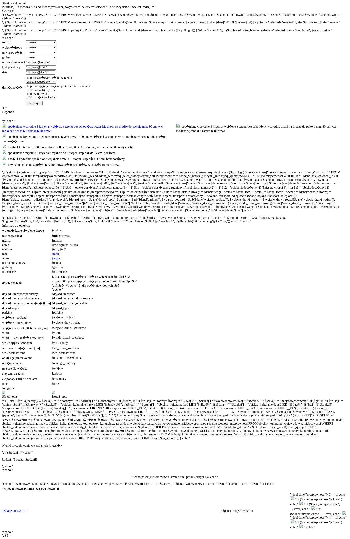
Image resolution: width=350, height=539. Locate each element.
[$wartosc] (175, 11)
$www (56, 258)
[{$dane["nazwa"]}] (175, 19)
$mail (55, 254)
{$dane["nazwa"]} (14, 511)
